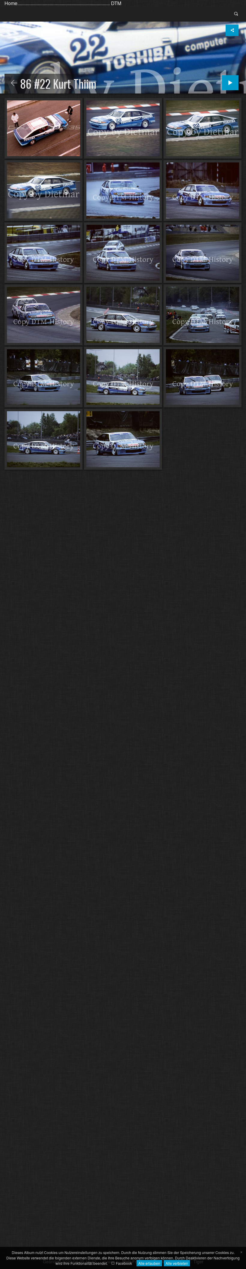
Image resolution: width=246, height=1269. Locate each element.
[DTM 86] (14, 83)
